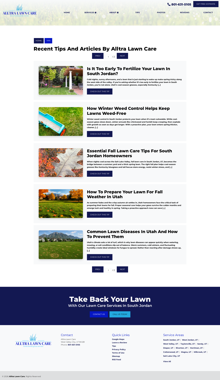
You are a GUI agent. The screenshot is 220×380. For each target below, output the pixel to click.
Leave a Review (119, 342)
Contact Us (99, 314)
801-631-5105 (180, 4)
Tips (48, 40)
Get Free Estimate (205, 4)
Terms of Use (118, 353)
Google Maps (118, 339)
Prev (97, 56)
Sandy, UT (202, 344)
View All (167, 361)
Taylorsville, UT (188, 344)
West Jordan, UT (190, 340)
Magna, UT (186, 352)
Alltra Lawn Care (17, 376)
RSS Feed (116, 359)
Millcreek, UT (200, 352)
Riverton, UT (182, 348)
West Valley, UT (170, 344)
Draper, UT (168, 348)
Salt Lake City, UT (171, 356)
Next (122, 56)
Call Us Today (120, 314)
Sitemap (116, 356)
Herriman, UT (196, 348)
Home (39, 40)
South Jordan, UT (171, 340)
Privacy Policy (119, 349)
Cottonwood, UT (170, 352)
